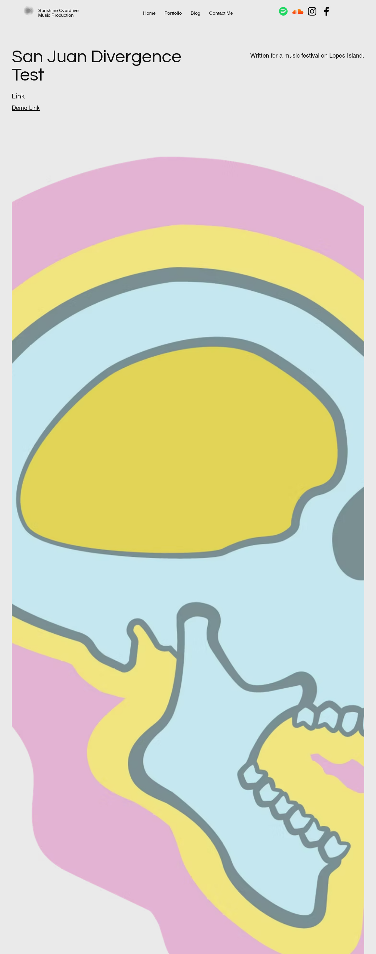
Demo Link (26, 107)
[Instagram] (312, 11)
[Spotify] (283, 11)
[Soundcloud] (297, 11)
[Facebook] (326, 11)
